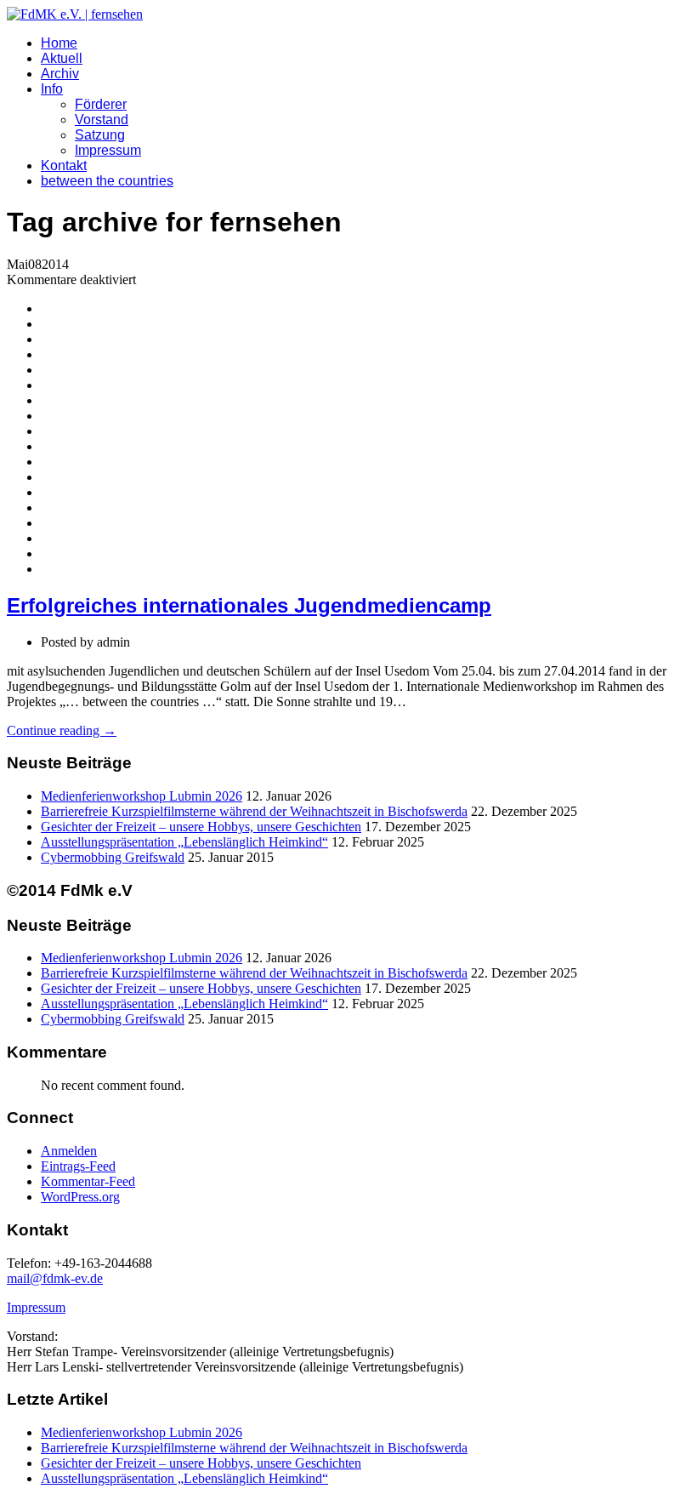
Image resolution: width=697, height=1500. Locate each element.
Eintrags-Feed (78, 1166)
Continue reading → (61, 730)
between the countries (107, 181)
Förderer (101, 104)
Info (52, 89)
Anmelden (69, 1151)
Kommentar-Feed (88, 1181)
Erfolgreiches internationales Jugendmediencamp (249, 605)
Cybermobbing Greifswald (112, 857)
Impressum (108, 150)
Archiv (60, 73)
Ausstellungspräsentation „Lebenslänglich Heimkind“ (184, 842)
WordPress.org (80, 1196)
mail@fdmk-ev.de (55, 1278)
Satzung (100, 135)
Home (59, 43)
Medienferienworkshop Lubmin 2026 (141, 796)
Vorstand (101, 119)
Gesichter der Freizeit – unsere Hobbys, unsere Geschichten (201, 826)
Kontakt (64, 165)
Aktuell (61, 58)
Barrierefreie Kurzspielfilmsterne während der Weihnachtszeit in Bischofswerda (254, 811)
